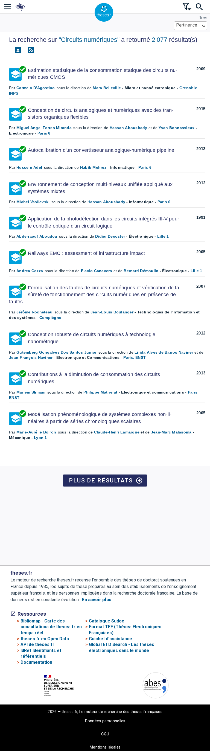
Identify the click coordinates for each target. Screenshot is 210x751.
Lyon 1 (40, 437)
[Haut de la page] (189, 733)
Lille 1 (163, 236)
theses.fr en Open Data (45, 638)
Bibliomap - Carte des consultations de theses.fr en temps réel (51, 626)
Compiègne (50, 317)
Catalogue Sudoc (106, 621)
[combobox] (190, 26)
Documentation (36, 662)
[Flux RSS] (30, 50)
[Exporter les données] (17, 50)
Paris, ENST (134, 357)
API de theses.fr (37, 644)
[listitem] (7, 7)
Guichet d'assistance (110, 638)
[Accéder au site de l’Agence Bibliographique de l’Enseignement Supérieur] (155, 686)
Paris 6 (44, 133)
